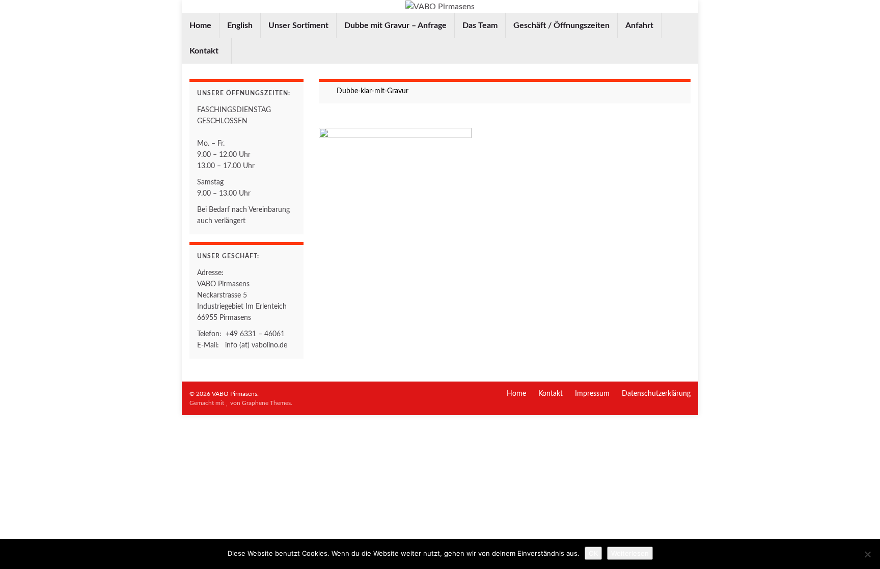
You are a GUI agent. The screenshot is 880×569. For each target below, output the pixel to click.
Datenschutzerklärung (656, 393)
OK (593, 553)
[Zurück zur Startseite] (440, 6)
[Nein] (867, 554)
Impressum (592, 393)
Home (200, 25)
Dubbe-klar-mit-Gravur (372, 91)
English (240, 25)
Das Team (480, 25)
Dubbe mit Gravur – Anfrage (395, 25)
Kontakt (205, 51)
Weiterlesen (630, 553)
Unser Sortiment (298, 25)
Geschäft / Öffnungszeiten (561, 25)
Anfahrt (639, 25)
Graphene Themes (266, 403)
